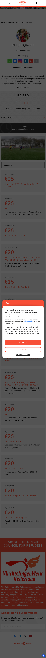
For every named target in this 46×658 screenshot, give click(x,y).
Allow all (23, 342)
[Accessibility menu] (43, 655)
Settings (23, 350)
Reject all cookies (23, 354)
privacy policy (28, 321)
